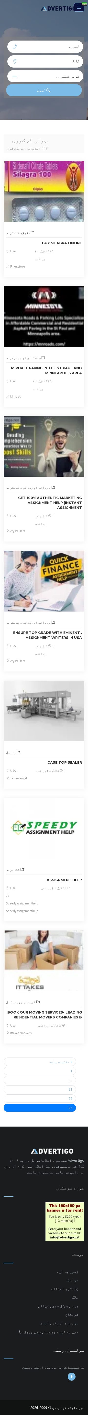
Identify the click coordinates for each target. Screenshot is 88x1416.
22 (70, 1098)
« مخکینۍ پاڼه (60, 1061)
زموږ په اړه (67, 1271)
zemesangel (18, 778)
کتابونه (13, 869)
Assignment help (64, 880)
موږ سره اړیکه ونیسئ (59, 1322)
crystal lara (17, 531)
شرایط (72, 1279)
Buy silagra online (62, 243)
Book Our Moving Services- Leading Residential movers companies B (44, 1014)
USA (13, 251)
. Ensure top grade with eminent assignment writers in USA (47, 635)
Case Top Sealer (64, 762)
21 (70, 1089)
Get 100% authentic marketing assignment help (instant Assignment (50, 503)
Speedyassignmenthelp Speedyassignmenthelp (22, 907)
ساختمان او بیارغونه (24, 358)
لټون (41, 90)
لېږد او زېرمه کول (21, 1002)
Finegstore (17, 266)
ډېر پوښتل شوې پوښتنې (58, 1305)
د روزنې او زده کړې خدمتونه (29, 487)
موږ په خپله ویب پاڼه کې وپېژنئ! (48, 1331)
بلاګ (75, 1297)
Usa (13, 381)
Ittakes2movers (21, 1033)
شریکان (71, 1314)
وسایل (11, 752)
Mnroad (15, 396)
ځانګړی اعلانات (64, 1288)
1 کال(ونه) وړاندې (51, 771)
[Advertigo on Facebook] (72, 1377)
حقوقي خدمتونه (18, 232)
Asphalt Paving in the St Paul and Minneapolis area (46, 370)
